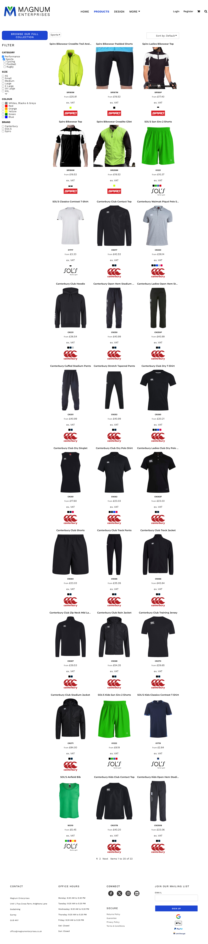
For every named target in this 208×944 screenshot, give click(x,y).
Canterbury (11, 126)
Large (8, 83)
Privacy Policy (113, 922)
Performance (12, 56)
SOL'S (8, 129)
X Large (9, 86)
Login (176, 11)
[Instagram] (128, 893)
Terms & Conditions (116, 926)
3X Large (10, 88)
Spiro (8, 131)
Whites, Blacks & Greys (22, 103)
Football (11, 64)
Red (11, 106)
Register (188, 11)
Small (8, 78)
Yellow (13, 111)
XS (6, 76)
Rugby (10, 67)
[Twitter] (119, 893)
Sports (9, 59)
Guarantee (112, 918)
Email (158, 893)
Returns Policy (113, 914)
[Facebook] (111, 893)
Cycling (10, 61)
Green (12, 114)
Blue (11, 117)
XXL (7, 91)
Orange (13, 109)
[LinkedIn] (136, 893)
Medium (9, 81)
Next (105, 858)
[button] (198, 11)
